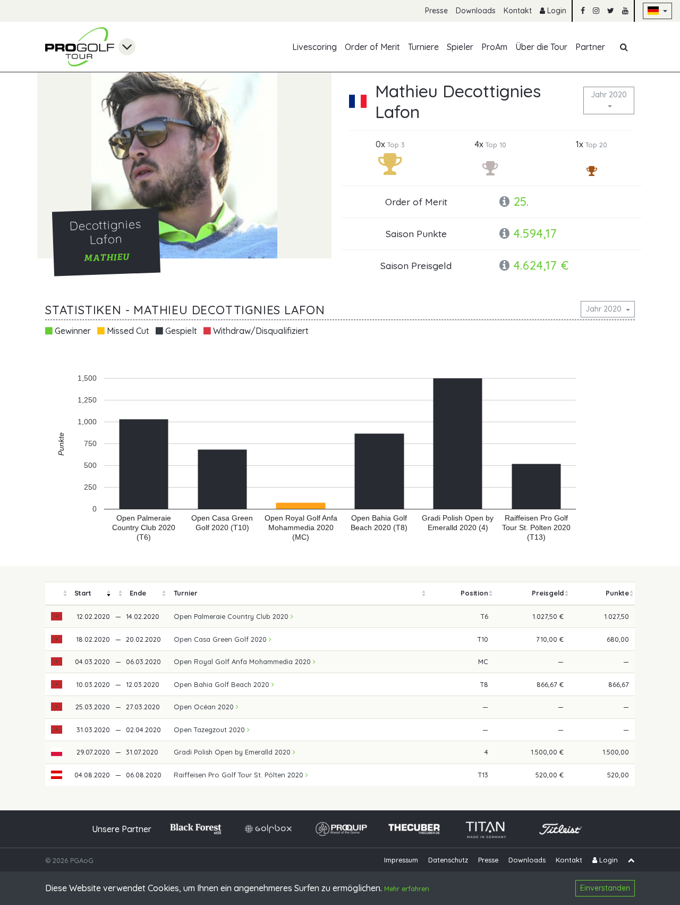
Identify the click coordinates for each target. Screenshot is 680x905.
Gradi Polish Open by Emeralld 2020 (233, 752)
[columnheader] (57, 593)
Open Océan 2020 (205, 706)
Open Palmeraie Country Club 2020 (232, 616)
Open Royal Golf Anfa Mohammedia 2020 (243, 661)
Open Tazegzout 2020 (210, 729)
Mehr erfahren (406, 889)
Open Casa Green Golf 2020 (221, 639)
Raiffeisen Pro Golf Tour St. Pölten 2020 (239, 774)
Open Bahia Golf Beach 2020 (222, 684)
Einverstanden (605, 888)
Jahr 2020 (609, 94)
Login (555, 10)
